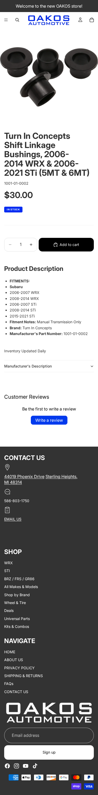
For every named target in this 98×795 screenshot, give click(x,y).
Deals (9, 610)
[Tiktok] (35, 766)
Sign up (49, 752)
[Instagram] (16, 766)
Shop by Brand (17, 595)
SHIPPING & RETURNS (23, 675)
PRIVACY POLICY (19, 668)
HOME (9, 652)
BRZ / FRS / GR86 (19, 579)
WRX (8, 563)
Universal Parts (17, 618)
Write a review (49, 420)
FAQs (8, 684)
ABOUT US (13, 659)
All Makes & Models (21, 586)
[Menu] (6, 20)
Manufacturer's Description (28, 366)
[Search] (17, 20)
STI (7, 571)
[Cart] (91, 20)
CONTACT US (16, 691)
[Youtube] (25, 766)
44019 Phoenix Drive (24, 476)
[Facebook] (7, 766)
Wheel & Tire (15, 602)
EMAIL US (12, 519)
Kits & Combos (16, 626)
